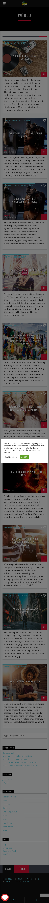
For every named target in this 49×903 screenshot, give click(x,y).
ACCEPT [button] (24, 457)
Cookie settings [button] (11, 457)
